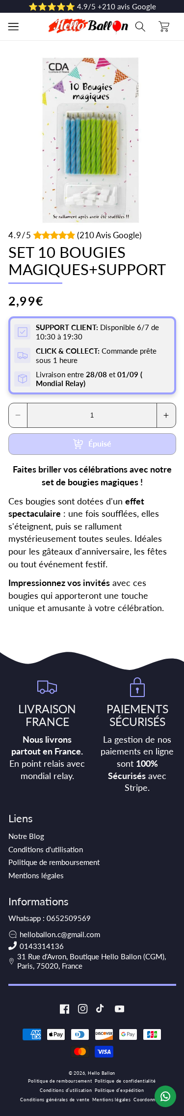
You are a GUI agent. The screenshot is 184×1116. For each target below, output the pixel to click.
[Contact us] (165, 1096)
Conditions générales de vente (54, 1099)
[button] (13, 26)
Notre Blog (26, 836)
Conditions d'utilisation (45, 849)
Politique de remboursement (54, 862)
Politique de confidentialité (125, 1081)
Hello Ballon (101, 1073)
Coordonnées (148, 1099)
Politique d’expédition (119, 1090)
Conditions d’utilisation (66, 1090)
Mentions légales (36, 875)
